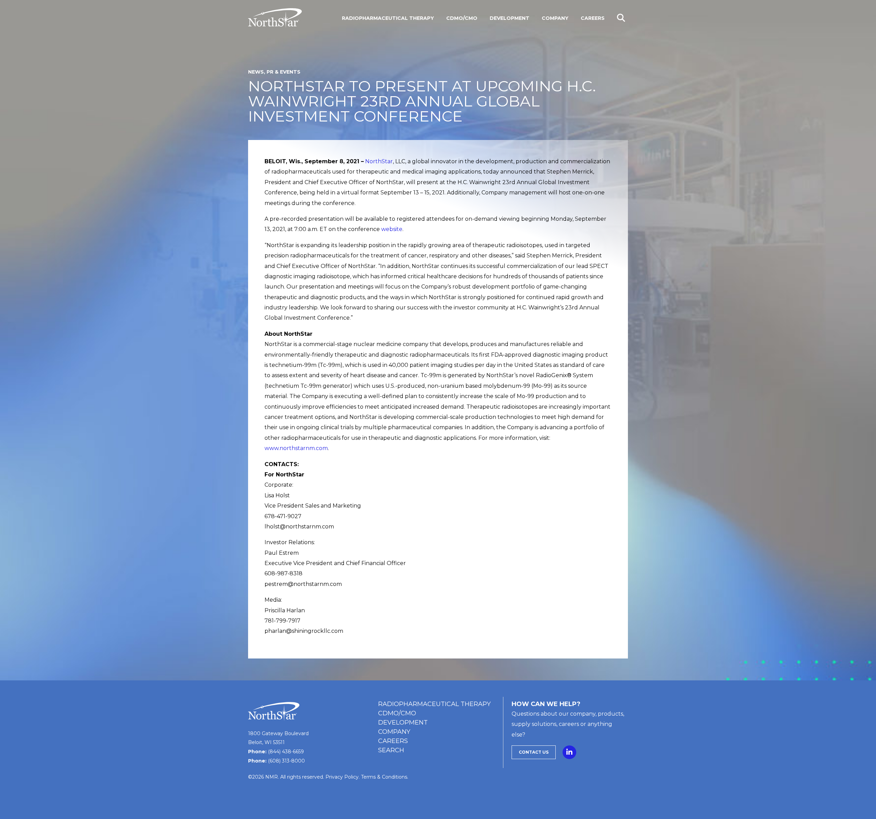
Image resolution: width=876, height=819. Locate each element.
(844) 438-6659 (286, 751)
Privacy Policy (342, 777)
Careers (393, 741)
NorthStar (379, 161)
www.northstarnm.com (296, 448)
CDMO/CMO (397, 713)
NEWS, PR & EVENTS (274, 72)
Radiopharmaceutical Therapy (434, 704)
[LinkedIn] (569, 750)
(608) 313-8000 (286, 761)
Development (403, 722)
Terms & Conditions (384, 777)
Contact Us (534, 752)
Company (394, 731)
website (391, 229)
